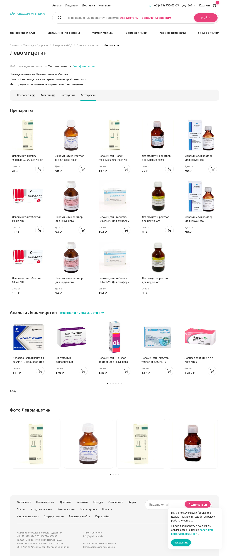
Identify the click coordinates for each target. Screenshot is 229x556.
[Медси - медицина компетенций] (27, 14)
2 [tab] (110, 383)
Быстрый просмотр (28, 136)
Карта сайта (102, 516)
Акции (132, 502)
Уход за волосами (172, 33)
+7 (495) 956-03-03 (166, 5)
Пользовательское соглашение (99, 547)
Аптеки (57, 5)
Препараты (25, 95)
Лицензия (71, 5)
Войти (191, 5)
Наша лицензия (45, 502)
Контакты (104, 5)
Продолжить (181, 542)
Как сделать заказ (28, 516)
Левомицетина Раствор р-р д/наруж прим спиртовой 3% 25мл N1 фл (71, 159)
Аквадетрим (129, 17)
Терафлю (147, 17)
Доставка (88, 5)
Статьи (21, 509)
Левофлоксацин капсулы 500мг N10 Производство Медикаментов (28, 361)
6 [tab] (121, 383)
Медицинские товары (63, 33)
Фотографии (88, 95)
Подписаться (198, 504)
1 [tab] (107, 383)
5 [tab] (118, 383)
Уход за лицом (136, 33)
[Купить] (39, 169)
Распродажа (115, 502)
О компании (24, 502)
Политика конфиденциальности (99, 543)
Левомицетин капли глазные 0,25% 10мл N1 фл (113, 159)
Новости (107, 509)
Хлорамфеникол (59, 66)
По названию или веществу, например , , (119, 17)
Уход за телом (208, 33)
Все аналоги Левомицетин (80, 312)
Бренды (98, 502)
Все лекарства (88, 509)
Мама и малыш (102, 33)
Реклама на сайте (79, 516)
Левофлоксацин (83, 66)
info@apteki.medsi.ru (93, 536)
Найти (205, 17)
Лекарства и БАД (22, 33)
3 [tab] (113, 383)
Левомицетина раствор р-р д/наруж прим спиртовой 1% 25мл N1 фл (158, 159)
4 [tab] (115, 383)
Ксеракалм (163, 17)
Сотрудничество (54, 516)
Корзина (208, 5)
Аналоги (47, 95)
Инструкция (67, 95)
